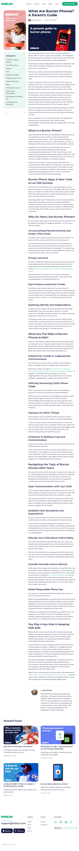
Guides (29, 828)
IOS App (43, 822)
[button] (66, 828)
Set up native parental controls (54, 784)
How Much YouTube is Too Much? (18, 746)
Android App (44, 825)
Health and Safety (12, 75)
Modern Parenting (12, 81)
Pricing (29, 825)
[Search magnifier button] (24, 113)
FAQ (7, 72)
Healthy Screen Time (13, 78)
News (8, 85)
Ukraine (29, 831)
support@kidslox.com (13, 823)
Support (29, 822)
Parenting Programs (13, 88)
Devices (8, 68)
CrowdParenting (12, 65)
